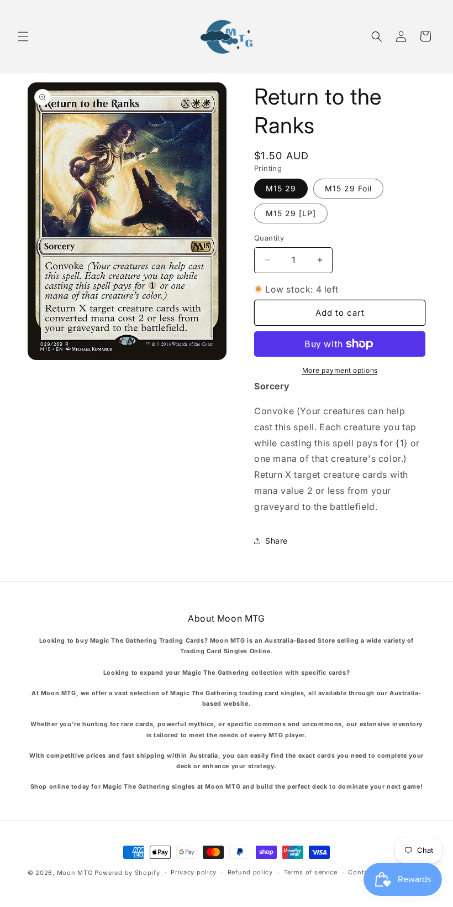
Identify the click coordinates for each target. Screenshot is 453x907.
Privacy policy (194, 872)
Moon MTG (75, 873)
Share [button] (276, 540)
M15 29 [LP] (291, 213)
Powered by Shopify (127, 873)
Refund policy (250, 872)
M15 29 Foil (348, 188)
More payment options (340, 370)
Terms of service (311, 872)
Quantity (269, 237)
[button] (23, 36)
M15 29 (281, 188)
